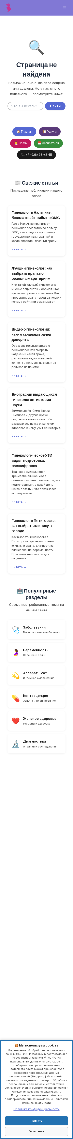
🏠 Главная (24, 131)
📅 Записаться (48, 143)
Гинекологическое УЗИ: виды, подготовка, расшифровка (33, 460)
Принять (36, 1120)
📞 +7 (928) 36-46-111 (36, 155)
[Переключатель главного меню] (64, 7)
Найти (55, 106)
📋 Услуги (50, 131)
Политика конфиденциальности (36, 1109)
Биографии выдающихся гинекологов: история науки (34, 399)
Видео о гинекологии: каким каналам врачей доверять (31, 334)
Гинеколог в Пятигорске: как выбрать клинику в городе (34, 525)
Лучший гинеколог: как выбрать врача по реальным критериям (32, 273)
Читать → (19, 249)
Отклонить (36, 1131)
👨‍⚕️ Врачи (20, 143)
